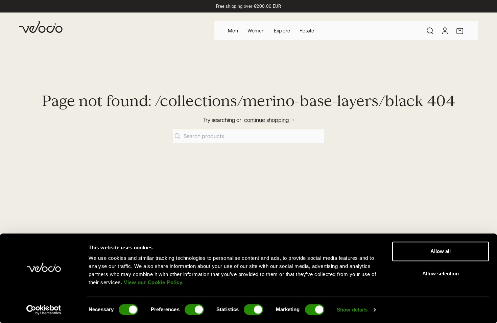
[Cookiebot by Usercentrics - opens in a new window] (43, 310)
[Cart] (459, 31)
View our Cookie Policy (153, 282)
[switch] (194, 309)
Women (255, 30)
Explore (282, 30)
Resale (307, 30)
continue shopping (267, 120)
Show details (352, 310)
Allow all (440, 251)
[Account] (444, 30)
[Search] (430, 31)
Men (233, 30)
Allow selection (440, 273)
